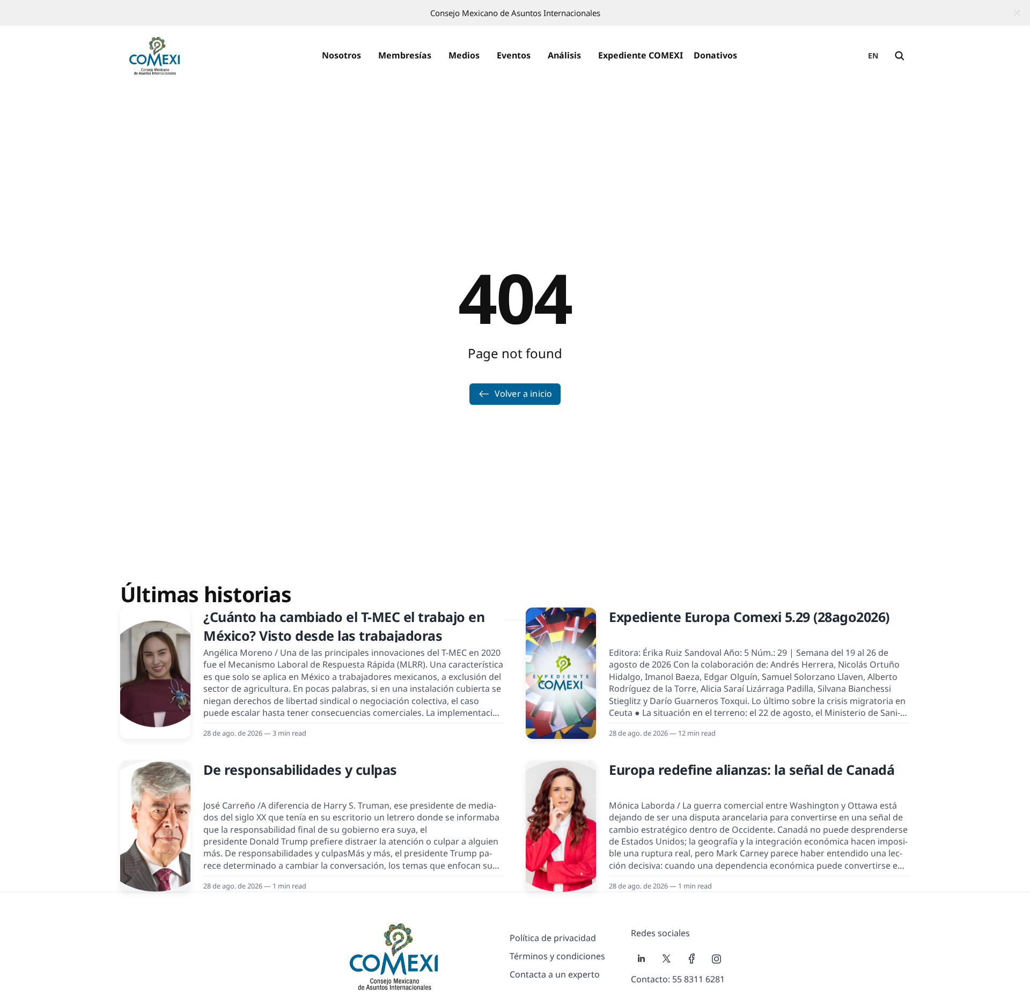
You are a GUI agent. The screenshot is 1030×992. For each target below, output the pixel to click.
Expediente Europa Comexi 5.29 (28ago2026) (749, 617)
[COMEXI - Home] (154, 55)
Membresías (404, 55)
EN (873, 55)
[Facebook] (692, 958)
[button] (341, 55)
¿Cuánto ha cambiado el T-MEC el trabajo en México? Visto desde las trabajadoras (343, 626)
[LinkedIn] (641, 958)
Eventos (514, 55)
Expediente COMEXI (640, 55)
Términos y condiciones (557, 956)
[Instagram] (717, 958)
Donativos (715, 55)
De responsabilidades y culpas (300, 769)
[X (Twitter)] (666, 958)
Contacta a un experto (555, 974)
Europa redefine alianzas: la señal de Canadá (751, 769)
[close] (1017, 12)
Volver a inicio (523, 393)
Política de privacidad (553, 938)
